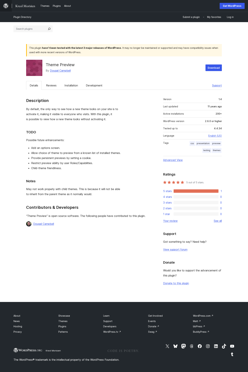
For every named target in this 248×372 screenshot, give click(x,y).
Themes (62, 321)
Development (94, 85)
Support (217, 85)
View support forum (175, 249)
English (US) (215, 135)
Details (34, 85)
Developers (109, 326)
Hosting (17, 326)
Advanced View (173, 160)
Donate (153, 326)
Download (214, 67)
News (16, 321)
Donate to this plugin (176, 283)
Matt (197, 321)
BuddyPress (201, 331)
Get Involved (155, 315)
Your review (170, 220)
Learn (106, 315)
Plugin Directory (22, 17)
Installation (71, 85)
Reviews (51, 85)
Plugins (62, 326)
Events (152, 321)
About (16, 315)
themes (217, 150)
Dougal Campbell (60, 70)
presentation (203, 143)
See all (218, 220)
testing (206, 150)
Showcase (64, 315)
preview (216, 143)
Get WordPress (232, 5)
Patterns (63, 331)
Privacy (17, 331)
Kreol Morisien (53, 350)
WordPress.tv (112, 331)
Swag (152, 331)
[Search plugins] (49, 28)
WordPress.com (203, 315)
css (192, 143)
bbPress (199, 326)
